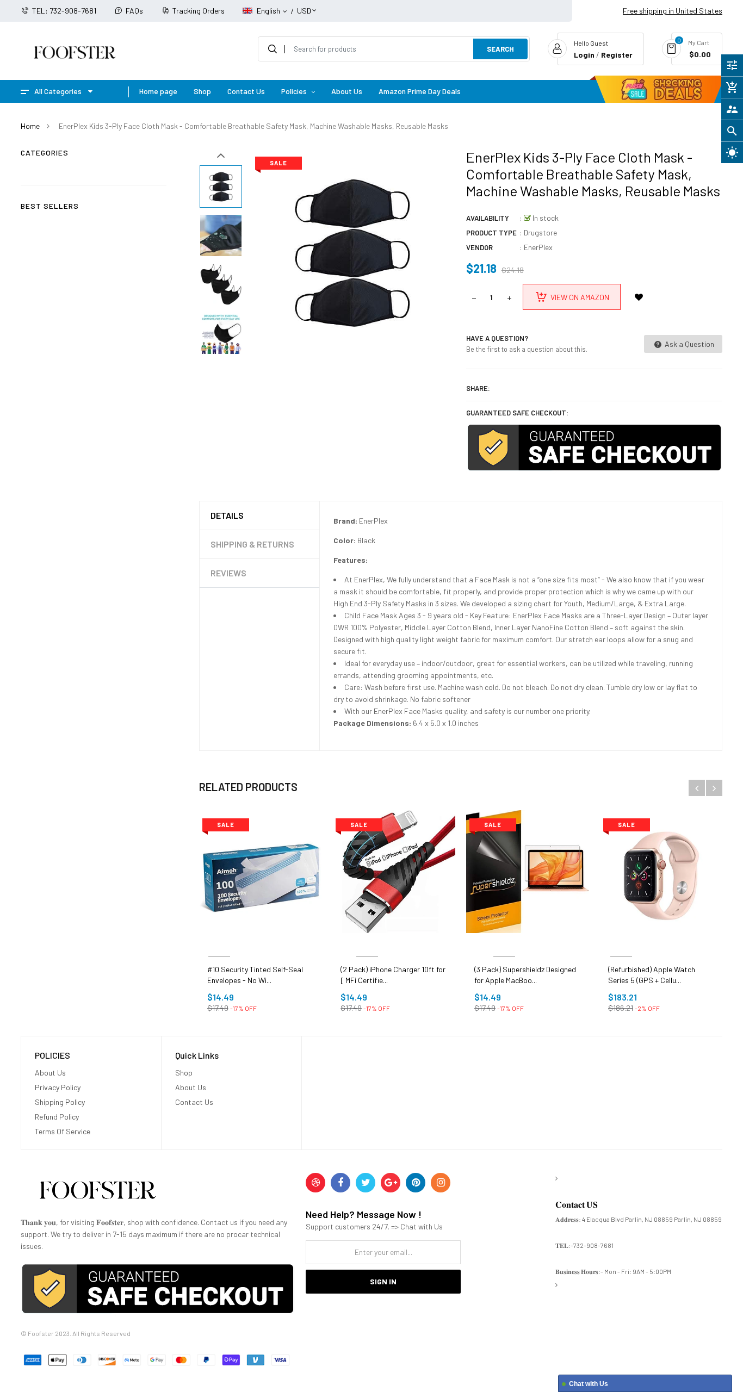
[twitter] (365, 1182)
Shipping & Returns (252, 544)
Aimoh (219, 944)
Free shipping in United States (672, 10)
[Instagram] (440, 1182)
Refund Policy (57, 1116)
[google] (390, 1182)
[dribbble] (315, 1182)
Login (584, 54)
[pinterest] (415, 1182)
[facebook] (340, 1182)
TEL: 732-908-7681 (64, 10)
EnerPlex (538, 247)
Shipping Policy (60, 1102)
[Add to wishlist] (639, 297)
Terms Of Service (62, 1131)
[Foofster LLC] (97, 1192)
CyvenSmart (366, 944)
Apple (621, 944)
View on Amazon (579, 297)
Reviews (228, 573)
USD (304, 5)
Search (500, 49)
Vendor (479, 247)
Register (617, 54)
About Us (50, 1072)
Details (227, 515)
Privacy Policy (58, 1087)
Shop (184, 1072)
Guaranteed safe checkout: (517, 412)
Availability (487, 218)
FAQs (134, 10)
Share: (478, 388)
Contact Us (194, 1102)
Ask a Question (688, 344)
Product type (491, 232)
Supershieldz (504, 944)
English (269, 10)
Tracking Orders (198, 10)
